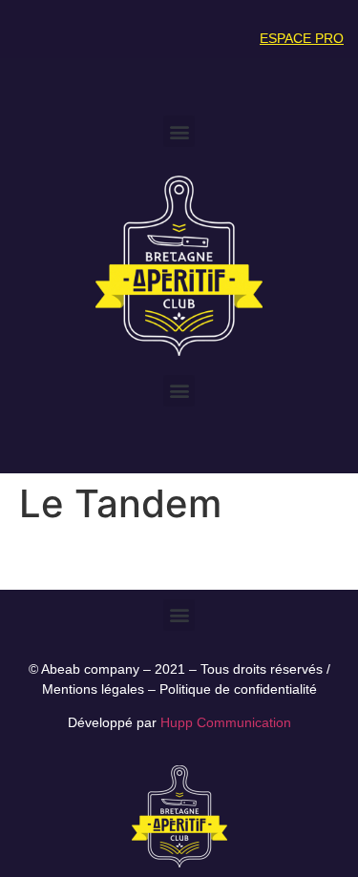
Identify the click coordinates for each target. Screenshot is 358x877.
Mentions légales (93, 689)
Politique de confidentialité (238, 689)
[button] (179, 131)
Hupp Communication (225, 722)
